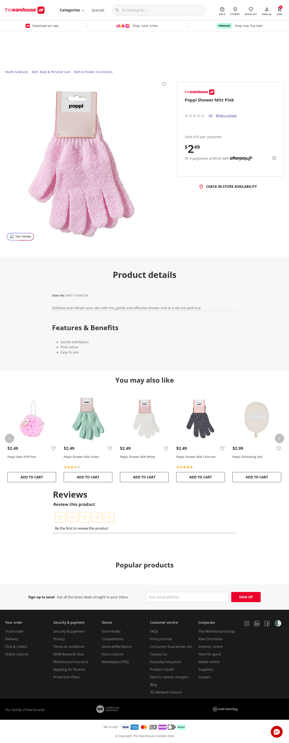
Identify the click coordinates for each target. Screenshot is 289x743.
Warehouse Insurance (70, 661)
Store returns (112, 654)
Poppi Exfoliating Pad (247, 457)
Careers (204, 677)
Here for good (209, 654)
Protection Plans (66, 677)
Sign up (246, 597)
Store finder (111, 631)
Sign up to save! (41, 597)
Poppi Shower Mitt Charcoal (196, 457)
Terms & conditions (69, 646)
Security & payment (69, 631)
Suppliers (205, 669)
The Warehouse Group (216, 631)
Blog (153, 684)
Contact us (158, 654)
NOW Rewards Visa (68, 654)
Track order (14, 631)
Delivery (11, 639)
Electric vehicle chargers (169, 677)
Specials (98, 10)
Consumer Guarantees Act (171, 646)
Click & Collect (16, 646)
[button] (266, 11)
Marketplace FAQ (115, 661)
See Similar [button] (23, 236)
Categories (70, 9)
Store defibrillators (117, 646)
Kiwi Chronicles (210, 639)
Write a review (226, 115)
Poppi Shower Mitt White (137, 457)
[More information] (273, 158)
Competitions (112, 639)
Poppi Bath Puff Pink (21, 457)
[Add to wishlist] (164, 85)
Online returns (16, 654)
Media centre (208, 661)
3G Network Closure (166, 692)
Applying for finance (69, 669)
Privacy (59, 639)
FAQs (154, 631)
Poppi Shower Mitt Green (81, 457)
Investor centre (210, 646)
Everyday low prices (165, 661)
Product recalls (162, 669)
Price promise (161, 639)
